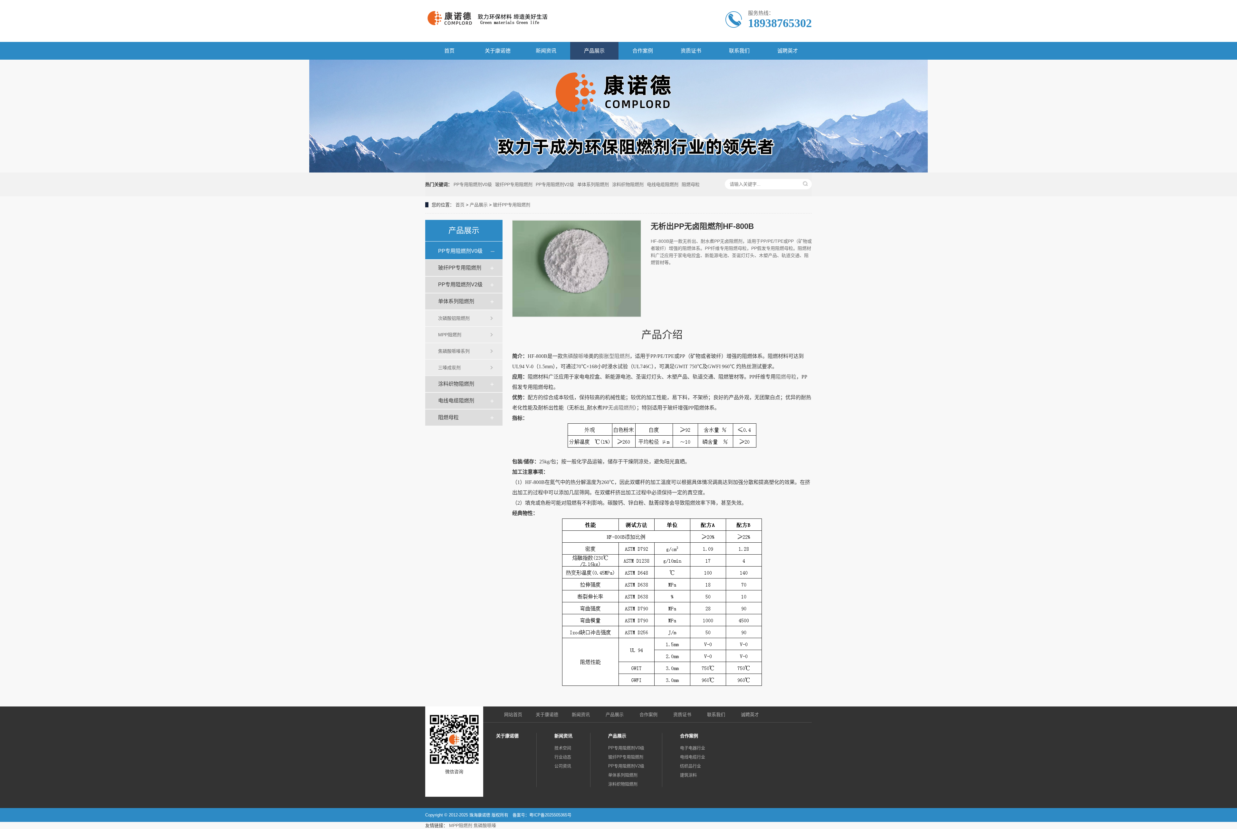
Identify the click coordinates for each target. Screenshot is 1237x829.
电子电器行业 (692, 747)
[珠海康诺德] (508, 21)
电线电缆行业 (692, 757)
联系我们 (739, 51)
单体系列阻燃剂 (593, 184)
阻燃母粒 (691, 184)
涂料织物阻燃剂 (628, 184)
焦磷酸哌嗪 (576, 356)
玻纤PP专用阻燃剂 (513, 184)
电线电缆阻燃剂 (662, 184)
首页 (449, 51)
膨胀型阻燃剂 (614, 356)
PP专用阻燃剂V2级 (555, 184)
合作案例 (642, 51)
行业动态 (562, 757)
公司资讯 (562, 766)
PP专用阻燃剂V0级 (473, 184)
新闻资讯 (546, 51)
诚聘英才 (787, 51)
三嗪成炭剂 (449, 367)
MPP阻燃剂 (449, 334)
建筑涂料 (688, 775)
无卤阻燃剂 (621, 407)
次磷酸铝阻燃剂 (454, 318)
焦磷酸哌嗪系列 (454, 351)
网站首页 (513, 714)
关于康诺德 (498, 51)
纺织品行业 (690, 766)
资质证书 (691, 51)
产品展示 (594, 51)
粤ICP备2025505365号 (550, 815)
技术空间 (562, 747)
